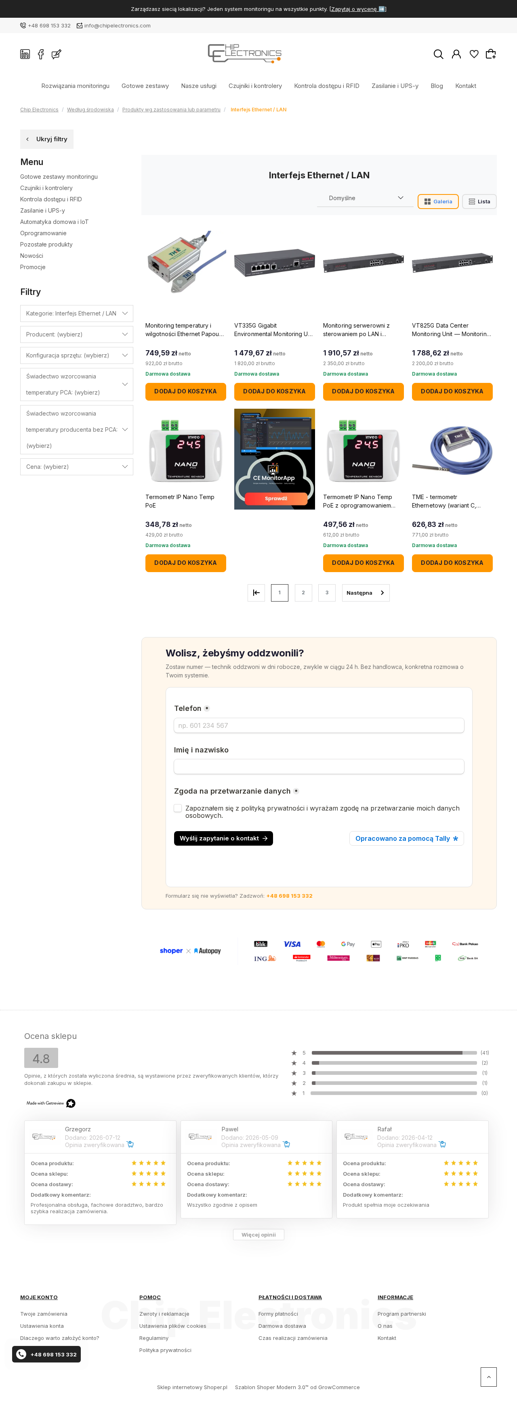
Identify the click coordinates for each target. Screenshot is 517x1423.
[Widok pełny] (479, 201)
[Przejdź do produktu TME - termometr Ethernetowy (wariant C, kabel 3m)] (452, 451)
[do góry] (489, 1377)
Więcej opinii (259, 1234)
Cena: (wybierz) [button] (47, 466)
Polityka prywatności (165, 1350)
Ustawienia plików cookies (172, 1326)
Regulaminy (153, 1338)
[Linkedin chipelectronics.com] (25, 54)
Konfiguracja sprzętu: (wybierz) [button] (67, 355)
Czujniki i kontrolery (255, 85)
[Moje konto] (456, 53)
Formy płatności (278, 1313)
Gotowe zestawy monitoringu (59, 176)
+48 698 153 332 (49, 25)
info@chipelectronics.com (117, 25)
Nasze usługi (198, 85)
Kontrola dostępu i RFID (326, 85)
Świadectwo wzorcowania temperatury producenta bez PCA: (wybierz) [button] (72, 429)
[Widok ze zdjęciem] (438, 201)
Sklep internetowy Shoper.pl (192, 1387)
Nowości (31, 255)
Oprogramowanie (43, 233)
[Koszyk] (492, 53)
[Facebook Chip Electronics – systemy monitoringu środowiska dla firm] (41, 54)
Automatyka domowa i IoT (54, 221)
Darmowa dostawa (282, 1326)
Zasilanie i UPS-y (395, 85)
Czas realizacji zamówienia (293, 1338)
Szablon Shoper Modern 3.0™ (272, 1387)
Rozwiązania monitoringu (75, 85)
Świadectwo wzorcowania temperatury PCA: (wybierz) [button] (63, 384)
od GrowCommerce (335, 1387)
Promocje (33, 266)
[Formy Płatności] (319, 950)
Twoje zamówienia (43, 1313)
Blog (437, 85)
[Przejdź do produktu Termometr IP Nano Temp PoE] (185, 451)
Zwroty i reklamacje (164, 1313)
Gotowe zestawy (145, 85)
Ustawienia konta (42, 1326)
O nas (385, 1326)
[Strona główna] (247, 54)
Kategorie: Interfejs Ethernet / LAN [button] (71, 313)
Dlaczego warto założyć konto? (59, 1338)
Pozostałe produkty (46, 244)
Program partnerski (402, 1313)
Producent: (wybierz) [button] (54, 334)
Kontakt (465, 85)
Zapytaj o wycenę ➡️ (358, 9)
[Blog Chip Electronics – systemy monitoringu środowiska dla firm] (56, 54)
